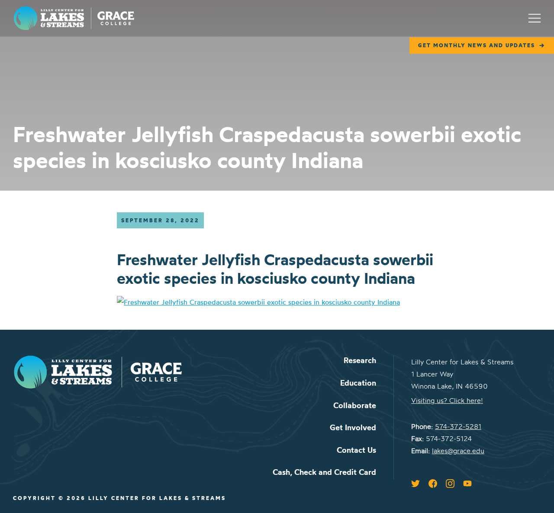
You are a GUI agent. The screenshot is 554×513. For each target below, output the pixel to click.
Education (358, 383)
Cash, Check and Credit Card (324, 472)
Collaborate (354, 405)
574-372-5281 (458, 426)
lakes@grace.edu (458, 450)
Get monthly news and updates (476, 45)
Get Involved (353, 427)
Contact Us (356, 450)
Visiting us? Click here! (447, 400)
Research (360, 360)
